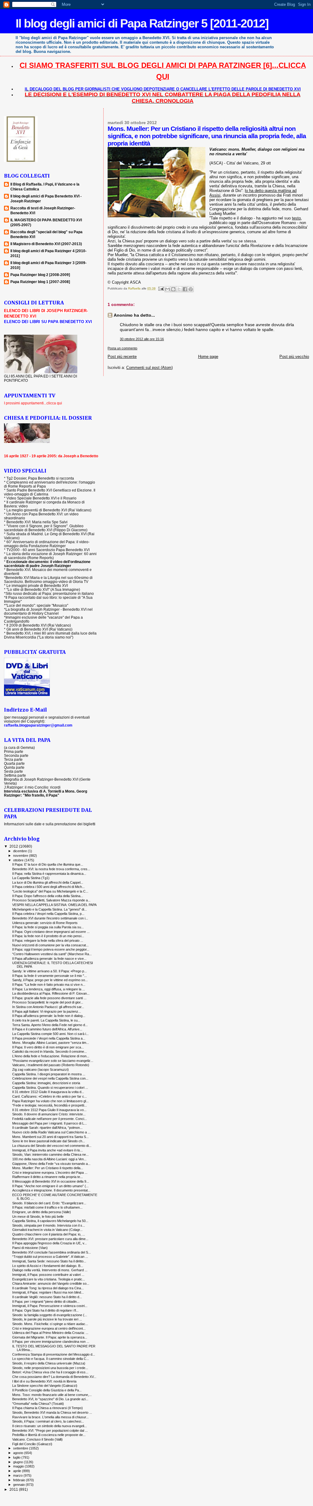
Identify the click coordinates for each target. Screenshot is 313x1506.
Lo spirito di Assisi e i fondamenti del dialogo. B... (47, 1266)
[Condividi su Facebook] (185, 289)
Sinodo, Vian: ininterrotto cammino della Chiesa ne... (50, 1154)
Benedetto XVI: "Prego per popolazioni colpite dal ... (50, 1430)
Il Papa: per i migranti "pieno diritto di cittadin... (45, 1301)
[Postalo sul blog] (173, 289)
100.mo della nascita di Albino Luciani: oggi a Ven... (49, 1159)
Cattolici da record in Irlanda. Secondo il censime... (49, 1051)
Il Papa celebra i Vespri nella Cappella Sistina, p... (48, 913)
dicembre (20, 851)
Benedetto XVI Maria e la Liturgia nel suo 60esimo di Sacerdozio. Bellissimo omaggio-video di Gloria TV (48, 580)
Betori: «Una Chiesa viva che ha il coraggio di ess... (50, 1372)
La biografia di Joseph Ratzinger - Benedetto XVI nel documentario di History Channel (48, 611)
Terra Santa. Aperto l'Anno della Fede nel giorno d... (50, 1025)
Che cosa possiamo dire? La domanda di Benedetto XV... (54, 1377)
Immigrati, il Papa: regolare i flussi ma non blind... (48, 1292)
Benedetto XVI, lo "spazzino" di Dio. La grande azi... (50, 1399)
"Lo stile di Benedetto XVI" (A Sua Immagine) (43, 589)
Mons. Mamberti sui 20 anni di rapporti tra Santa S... (50, 1137)
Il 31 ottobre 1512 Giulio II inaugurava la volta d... (48, 1092)
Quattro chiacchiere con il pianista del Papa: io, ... (48, 1234)
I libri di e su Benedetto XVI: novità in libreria (44, 1381)
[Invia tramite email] (167, 289)
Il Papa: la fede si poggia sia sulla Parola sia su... (48, 927)
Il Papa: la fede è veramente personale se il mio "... (49, 976)
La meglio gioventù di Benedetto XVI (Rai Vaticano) (48, 510)
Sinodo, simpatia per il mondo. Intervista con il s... (48, 1225)
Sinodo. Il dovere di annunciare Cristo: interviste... (49, 1114)
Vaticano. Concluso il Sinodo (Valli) (37, 1439)
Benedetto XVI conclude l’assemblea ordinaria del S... (51, 1252)
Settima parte (15, 775)
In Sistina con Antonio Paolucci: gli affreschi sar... (48, 1007)
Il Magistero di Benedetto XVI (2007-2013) (46, 244)
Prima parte (13, 751)
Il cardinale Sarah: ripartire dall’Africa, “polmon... (47, 1127)
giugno (18, 1462)
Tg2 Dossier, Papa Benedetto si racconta (40, 478)
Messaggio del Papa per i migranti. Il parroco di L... (49, 1123)
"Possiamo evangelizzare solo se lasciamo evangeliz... (52, 1060)
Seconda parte (16, 755)
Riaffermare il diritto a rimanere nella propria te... (47, 1177)
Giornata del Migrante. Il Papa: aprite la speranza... (49, 1337)
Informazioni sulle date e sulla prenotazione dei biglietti (49, 824)
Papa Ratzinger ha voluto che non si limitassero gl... (50, 1101)
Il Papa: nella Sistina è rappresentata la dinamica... (49, 873)
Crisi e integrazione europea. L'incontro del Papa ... (49, 1172)
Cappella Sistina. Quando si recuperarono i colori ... (50, 1087)
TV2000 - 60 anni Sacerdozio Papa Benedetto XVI (48, 550)
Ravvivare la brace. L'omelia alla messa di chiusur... (50, 1417)
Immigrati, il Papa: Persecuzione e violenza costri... (49, 1306)
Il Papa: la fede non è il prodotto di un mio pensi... (48, 936)
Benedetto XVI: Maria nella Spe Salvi (37, 522)
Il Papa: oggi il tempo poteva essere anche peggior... (50, 949)
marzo (18, 1475)
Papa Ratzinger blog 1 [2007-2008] (40, 282)
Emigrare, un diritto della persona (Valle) (41, 1212)
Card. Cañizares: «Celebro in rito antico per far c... (49, 1096)
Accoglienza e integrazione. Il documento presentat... (51, 1190)
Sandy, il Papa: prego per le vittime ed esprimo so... (50, 980)
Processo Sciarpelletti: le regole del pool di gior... (47, 1002)
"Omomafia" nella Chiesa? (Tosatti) (38, 1403)
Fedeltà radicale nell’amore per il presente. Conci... (49, 1119)
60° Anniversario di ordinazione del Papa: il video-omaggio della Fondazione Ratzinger (47, 544)
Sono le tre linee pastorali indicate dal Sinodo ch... (48, 1141)
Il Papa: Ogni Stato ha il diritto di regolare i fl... (45, 1310)
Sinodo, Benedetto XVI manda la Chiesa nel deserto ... (52, 1412)
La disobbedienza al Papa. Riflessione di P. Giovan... (51, 993)
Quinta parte (14, 767)
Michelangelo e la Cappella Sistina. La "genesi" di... (49, 909)
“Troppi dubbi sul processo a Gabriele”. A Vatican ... (50, 1256)
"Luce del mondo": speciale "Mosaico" (37, 605)
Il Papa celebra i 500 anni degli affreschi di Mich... (48, 887)
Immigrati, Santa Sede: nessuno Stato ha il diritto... (49, 1261)
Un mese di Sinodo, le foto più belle (38, 1216)
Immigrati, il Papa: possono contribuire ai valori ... (48, 1274)
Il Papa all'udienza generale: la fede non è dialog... (48, 1016)
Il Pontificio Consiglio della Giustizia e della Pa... (47, 1390)
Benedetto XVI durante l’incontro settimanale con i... (50, 918)
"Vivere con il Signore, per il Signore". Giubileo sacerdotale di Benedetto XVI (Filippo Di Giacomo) (45, 528)
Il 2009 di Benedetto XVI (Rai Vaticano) (38, 625)
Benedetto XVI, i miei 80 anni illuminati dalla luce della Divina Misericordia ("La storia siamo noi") (50, 635)
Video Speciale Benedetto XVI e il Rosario (41, 498)
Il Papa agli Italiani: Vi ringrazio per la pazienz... (46, 1011)
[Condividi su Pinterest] (191, 289)
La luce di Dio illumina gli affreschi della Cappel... (47, 882)
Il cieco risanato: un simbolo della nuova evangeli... (49, 1426)
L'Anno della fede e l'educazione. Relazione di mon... (50, 1056)
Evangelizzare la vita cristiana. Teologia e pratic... (48, 1279)
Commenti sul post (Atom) (149, 367)
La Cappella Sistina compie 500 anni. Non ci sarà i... (50, 1034)
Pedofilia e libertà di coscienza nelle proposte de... (49, 1435)
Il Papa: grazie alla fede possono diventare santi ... (49, 998)
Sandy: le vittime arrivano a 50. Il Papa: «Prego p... (49, 971)
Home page (208, 356)
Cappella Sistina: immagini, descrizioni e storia (46, 1083)
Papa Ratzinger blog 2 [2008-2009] (40, 275)
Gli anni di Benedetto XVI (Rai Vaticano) (39, 629)
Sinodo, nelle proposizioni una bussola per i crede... (50, 1368)
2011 (14, 1489)
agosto (18, 1453)
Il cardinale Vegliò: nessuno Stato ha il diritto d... (47, 1297)
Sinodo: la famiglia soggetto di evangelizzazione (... (49, 1315)
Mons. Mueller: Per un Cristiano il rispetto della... (47, 1168)
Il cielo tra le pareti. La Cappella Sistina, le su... (46, 1020)
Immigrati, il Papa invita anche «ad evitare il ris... (47, 1150)
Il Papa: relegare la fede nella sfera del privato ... (47, 940)
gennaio (19, 1484)
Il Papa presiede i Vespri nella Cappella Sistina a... (48, 1038)
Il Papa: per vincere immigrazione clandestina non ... (50, 1341)
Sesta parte (13, 771)
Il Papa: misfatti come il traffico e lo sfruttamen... (47, 1207)
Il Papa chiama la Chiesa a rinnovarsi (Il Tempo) (47, 1408)
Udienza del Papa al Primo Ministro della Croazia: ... (50, 1333)
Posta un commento (122, 348)
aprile (17, 1471)
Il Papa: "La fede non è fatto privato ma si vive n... (48, 984)
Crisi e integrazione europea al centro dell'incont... (49, 1328)
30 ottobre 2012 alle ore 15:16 (142, 339)
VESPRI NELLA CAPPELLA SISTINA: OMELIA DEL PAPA (54, 905)
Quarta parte (14, 763)
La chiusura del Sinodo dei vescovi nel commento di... (51, 1145)
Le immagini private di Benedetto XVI (37, 585)
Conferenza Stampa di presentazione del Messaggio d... (53, 1354)
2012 (14, 846)
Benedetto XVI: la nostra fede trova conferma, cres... (51, 869)
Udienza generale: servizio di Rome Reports (45, 923)
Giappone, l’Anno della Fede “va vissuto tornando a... (51, 1163)
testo (296, 218)
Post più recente (122, 356)
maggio (19, 1466)
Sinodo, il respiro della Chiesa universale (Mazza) (48, 1363)
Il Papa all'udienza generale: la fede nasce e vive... (49, 958)
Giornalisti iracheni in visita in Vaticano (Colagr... (47, 1230)
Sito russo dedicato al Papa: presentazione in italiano (50, 593)
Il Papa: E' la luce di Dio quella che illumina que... (47, 864)
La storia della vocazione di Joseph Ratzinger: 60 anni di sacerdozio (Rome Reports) (50, 556)
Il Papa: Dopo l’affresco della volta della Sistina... (47, 896)
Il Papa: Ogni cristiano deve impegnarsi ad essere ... (51, 931)
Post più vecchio (294, 356)
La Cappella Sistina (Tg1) (31, 878)
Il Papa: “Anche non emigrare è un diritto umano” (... (50, 1186)
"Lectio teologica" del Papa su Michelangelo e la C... (50, 891)
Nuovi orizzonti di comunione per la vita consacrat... (50, 945)
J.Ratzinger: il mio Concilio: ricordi (32, 787)
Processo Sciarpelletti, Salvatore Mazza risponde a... (51, 900)
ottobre (18, 860)
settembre (21, 1448)
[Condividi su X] (179, 289)
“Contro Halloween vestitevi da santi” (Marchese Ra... (52, 954)
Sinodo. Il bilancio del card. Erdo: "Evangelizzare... (49, 1203)
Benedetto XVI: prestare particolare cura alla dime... (50, 1239)
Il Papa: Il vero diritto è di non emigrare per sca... (48, 1047)
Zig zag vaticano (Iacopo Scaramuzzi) (40, 1069)
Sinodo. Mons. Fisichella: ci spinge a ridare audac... (50, 1324)
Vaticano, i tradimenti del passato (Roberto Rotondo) (50, 1065)
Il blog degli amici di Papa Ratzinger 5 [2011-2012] (142, 23)
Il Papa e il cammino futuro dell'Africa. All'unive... (47, 1029)
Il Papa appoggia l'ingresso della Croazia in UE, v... (49, 1243)
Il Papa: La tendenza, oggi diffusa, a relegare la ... (48, 989)
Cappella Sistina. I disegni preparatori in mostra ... (48, 1074)
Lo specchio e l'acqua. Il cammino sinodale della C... (50, 1359)
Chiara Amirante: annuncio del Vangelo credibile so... (50, 1283)
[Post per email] (160, 288)
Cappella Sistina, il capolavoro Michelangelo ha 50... (50, 1221)
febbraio (19, 1480)
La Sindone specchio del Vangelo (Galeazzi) (44, 1385)
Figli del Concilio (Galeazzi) (32, 1444)
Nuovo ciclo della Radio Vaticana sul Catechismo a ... (51, 1132)
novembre (21, 855)
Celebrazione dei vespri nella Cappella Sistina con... (50, 1078)
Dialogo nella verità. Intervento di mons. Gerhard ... (49, 1270)
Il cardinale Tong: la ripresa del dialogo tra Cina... (48, 1288)
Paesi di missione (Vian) (30, 1248)
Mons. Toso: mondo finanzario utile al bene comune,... (52, 1395)
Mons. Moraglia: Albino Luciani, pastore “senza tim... (50, 1042)
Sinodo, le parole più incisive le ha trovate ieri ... (47, 1319)
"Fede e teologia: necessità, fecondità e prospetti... (49, 1105)
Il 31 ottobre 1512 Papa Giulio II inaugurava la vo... (49, 1110)
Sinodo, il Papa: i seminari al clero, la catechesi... (48, 1421)
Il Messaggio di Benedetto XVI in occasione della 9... (50, 1181)
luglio (17, 1457)
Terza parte (13, 759)
